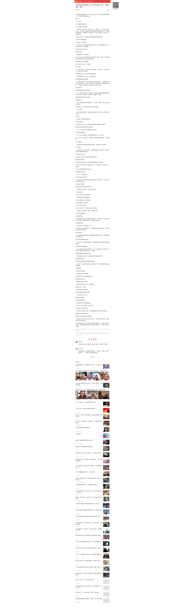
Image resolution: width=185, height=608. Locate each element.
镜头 (101, 81)
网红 (77, 213)
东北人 (102, 180)
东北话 (78, 129)
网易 (76, 1)
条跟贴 (92, 357)
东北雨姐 (78, 169)
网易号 (80, 1)
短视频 (85, 157)
